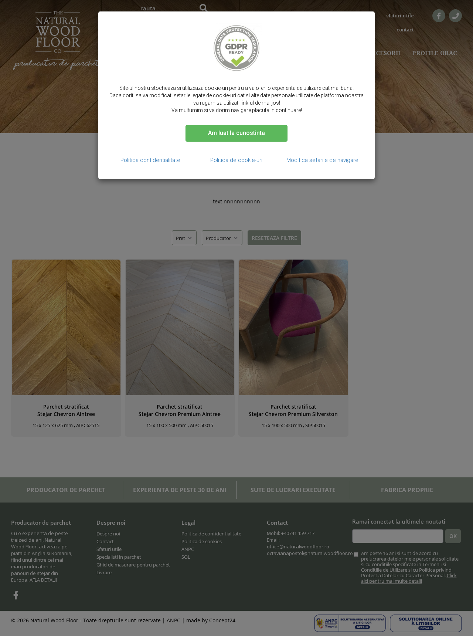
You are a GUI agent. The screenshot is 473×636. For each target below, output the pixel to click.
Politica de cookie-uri (236, 160)
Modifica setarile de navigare (322, 160)
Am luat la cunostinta (236, 132)
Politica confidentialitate (150, 160)
